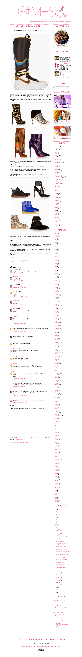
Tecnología (57, 218)
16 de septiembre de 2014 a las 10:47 (20, 323)
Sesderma (56, 462)
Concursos (56, 160)
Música (56, 198)
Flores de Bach (57, 322)
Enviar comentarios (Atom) (20, 439)
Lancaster (56, 376)
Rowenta (56, 450)
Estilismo (56, 180)
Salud (56, 210)
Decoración (57, 166)
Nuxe (55, 424)
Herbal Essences (58, 345)
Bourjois (56, 257)
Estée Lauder (57, 311)
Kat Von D (56, 360)
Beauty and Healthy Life (17, 348)
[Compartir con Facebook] (26, 260)
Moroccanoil (57, 412)
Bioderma (56, 250)
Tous (55, 486)
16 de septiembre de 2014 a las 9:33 (20, 304)
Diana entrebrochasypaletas (18, 334)
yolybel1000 (15, 300)
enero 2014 (58, 584)
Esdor (56, 308)
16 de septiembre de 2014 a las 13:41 (20, 338)
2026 (56, 509)
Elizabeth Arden (57, 305)
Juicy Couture (57, 357)
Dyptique (56, 300)
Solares (56, 214)
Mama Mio (56, 393)
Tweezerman (57, 487)
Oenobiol (56, 426)
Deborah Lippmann (58, 285)
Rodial (56, 448)
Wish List (56, 224)
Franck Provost (57, 326)
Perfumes (56, 203)
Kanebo (56, 359)
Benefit (56, 249)
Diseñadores (57, 169)
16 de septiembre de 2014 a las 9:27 (20, 296)
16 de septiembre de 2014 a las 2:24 (20, 280)
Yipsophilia (57, 500)
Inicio (31, 437)
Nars (55, 417)
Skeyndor (56, 469)
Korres (56, 370)
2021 (56, 517)
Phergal (56, 432)
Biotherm (56, 252)
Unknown (15, 363)
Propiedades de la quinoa (60, 562)
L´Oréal (56, 388)
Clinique (56, 278)
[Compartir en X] (25, 260)
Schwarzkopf (57, 455)
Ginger (14, 316)
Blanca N (15, 276)
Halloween (56, 187)
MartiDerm (56, 395)
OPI (55, 425)
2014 (56, 529)
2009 (56, 592)
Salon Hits (56, 452)
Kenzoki (56, 362)
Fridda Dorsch (57, 328)
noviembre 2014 (59, 532)
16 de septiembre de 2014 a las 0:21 (20, 272)
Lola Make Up (57, 384)
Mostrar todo (69, 628)
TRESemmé (57, 479)
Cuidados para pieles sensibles (61, 549)
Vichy (56, 494)
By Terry (56, 260)
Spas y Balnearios (58, 215)
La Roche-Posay (58, 373)
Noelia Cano (15, 308)
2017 (56, 524)
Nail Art (56, 200)
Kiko (55, 367)
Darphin (56, 284)
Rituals (56, 443)
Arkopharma (57, 239)
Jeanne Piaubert (58, 356)
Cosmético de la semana (59, 163)
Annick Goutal (57, 236)
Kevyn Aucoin (57, 364)
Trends (56, 221)
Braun (56, 259)
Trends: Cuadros (59, 556)
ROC (55, 438)
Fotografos (56, 184)
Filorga (56, 321)
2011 (56, 589)
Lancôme (56, 377)
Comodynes (57, 281)
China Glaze (57, 274)
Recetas (56, 204)
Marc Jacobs (57, 394)
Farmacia (56, 182)
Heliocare (56, 343)
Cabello (56, 153)
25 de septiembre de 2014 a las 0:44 (20, 395)
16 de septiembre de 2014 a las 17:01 (20, 359)
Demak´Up (56, 288)
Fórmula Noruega (58, 329)
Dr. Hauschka (57, 295)
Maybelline (56, 405)
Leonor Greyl (57, 381)
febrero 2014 (58, 582)
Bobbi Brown (57, 254)
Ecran (56, 302)
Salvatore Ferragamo (58, 453)
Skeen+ (56, 467)
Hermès (56, 346)
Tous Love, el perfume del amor (61, 559)
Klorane (56, 369)
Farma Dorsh (57, 318)
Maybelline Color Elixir (60, 544)
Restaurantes (57, 207)
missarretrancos (16, 326)
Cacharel (56, 263)
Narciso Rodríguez (58, 415)
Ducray (56, 298)
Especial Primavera (58, 177)
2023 (56, 514)
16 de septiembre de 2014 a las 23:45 (20, 378)
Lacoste (56, 374)
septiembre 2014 (59, 535)
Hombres (56, 189)
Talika (56, 480)
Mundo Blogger (57, 197)
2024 (56, 512)
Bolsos (56, 152)
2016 (56, 525)
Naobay (56, 414)
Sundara (56, 477)
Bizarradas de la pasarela (60, 548)
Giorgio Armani (57, 336)
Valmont (56, 493)
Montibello (56, 411)
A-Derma (56, 233)
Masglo (56, 401)
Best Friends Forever (64, 56)
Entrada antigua (47, 437)
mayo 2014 (58, 577)
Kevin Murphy (57, 363)
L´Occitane (57, 387)
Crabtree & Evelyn (58, 283)
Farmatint (56, 319)
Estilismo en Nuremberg (60, 565)
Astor (56, 240)
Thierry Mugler (57, 483)
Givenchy (56, 338)
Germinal (56, 335)
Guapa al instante (58, 618)
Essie (56, 309)
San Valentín (57, 211)
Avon (55, 243)
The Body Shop (57, 481)
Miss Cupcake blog (16, 279)
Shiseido (56, 463)
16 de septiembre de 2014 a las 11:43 (20, 331)
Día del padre (57, 172)
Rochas (56, 446)
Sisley (56, 466)
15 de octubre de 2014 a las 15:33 (19, 402)
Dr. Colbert (56, 294)
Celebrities (56, 155)
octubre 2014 (58, 533)
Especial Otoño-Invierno (17, 261)
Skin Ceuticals (57, 470)
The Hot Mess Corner (17, 356)
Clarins (56, 276)
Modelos (56, 196)
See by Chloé (57, 457)
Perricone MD (57, 431)
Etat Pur (56, 312)
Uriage (56, 491)
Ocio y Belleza (58, 623)
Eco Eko (56, 301)
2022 (56, 516)
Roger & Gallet (57, 449)
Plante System (57, 435)
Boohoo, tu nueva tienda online (61, 543)
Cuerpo (56, 165)
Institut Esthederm (58, 352)
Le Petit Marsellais (58, 380)
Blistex (56, 253)
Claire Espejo (15, 269)
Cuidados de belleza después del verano (63, 569)
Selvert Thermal (57, 459)
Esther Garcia (15, 291)
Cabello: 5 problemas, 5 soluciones (62, 570)
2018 (56, 522)
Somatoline (57, 473)
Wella (56, 497)
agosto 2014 (58, 572)
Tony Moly (56, 484)
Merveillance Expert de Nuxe (61, 557)
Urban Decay (57, 488)
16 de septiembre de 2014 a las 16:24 (20, 352)
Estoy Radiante (58, 605)
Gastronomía (57, 186)
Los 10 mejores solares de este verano (63, 564)
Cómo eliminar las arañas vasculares (62, 552)
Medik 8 (56, 407)
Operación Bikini (58, 201)
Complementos (57, 159)
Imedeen (56, 349)
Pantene (56, 429)
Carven (56, 269)
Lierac (56, 383)
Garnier (56, 332)
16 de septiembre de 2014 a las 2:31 (20, 287)
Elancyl (56, 304)
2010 (56, 590)
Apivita (56, 238)
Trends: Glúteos (58, 538)
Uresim (56, 490)
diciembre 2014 (58, 530)
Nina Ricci (56, 421)
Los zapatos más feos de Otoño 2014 (63, 551)
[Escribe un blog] (24, 260)
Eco (55, 173)
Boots (56, 256)
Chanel (56, 273)
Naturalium (56, 419)
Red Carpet (57, 206)
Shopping (56, 213)
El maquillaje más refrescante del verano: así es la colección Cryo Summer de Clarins (62, 614)
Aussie (56, 242)
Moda (56, 194)
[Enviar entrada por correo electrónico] (20, 260)
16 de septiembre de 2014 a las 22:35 (20, 367)
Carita (56, 266)
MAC (55, 391)
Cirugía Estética (57, 158)
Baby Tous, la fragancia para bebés (62, 536)
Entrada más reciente (14, 437)
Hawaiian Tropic (57, 342)
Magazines (57, 191)
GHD (55, 331)
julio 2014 (57, 574)
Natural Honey (57, 418)
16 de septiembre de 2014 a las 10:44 (20, 312)
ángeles (14, 341)
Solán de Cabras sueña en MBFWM (62, 554)
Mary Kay (56, 397)
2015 (56, 527)
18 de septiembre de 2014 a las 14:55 (20, 386)
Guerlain (56, 339)
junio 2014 (58, 575)
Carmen (14, 399)
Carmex (56, 267)
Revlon (56, 442)
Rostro (56, 208)
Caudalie (56, 271)
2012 (56, 587)
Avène (56, 245)
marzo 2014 (58, 580)
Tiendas (56, 220)
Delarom (56, 287)
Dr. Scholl (56, 297)
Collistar (56, 280)
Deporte (56, 167)
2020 (56, 519)
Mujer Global (57, 600)
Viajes (56, 222)
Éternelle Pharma (58, 501)
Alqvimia (56, 235)
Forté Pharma (57, 325)
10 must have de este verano (61, 567)
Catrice (56, 270)
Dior (55, 290)
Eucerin (56, 314)
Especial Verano (58, 179)
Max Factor (57, 404)
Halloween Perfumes (58, 340)
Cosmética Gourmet (58, 162)
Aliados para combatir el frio (61, 539)
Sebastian (56, 456)
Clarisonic (56, 277)
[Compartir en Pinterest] (27, 260)
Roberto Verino (57, 445)
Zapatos (23, 261)
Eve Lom (56, 315)
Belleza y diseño (58, 151)
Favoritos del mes (58, 183)
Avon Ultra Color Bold (60, 541)
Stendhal (56, 474)
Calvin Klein (57, 264)
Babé (55, 246)
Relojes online (16, 381)
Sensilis (56, 460)
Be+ (55, 247)
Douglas (56, 291)
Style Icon (56, 217)
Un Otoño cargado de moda (61, 546)
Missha (56, 408)
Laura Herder (15, 284)
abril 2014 (57, 579)
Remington (56, 439)
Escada (56, 307)
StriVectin (56, 476)
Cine (55, 156)
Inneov (56, 350)
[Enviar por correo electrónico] (22, 260)
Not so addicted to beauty (60, 612)
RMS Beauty (57, 436)
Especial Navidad (58, 175)
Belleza (56, 149)
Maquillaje (56, 193)
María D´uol (57, 398)
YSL (55, 498)
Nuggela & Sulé (57, 422)
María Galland (57, 400)
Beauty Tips (57, 148)
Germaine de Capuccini (59, 333)
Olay (55, 428)
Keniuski (14, 389)
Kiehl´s (56, 366)
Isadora (56, 353)
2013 (56, 586)
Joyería (56, 190)
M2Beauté (56, 390)
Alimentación (57, 146)
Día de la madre (57, 170)
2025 (56, 511)
